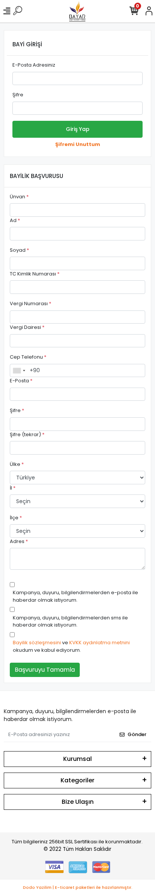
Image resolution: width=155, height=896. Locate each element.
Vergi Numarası (30, 303)
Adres (19, 541)
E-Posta (21, 380)
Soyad (19, 250)
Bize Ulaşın (78, 801)
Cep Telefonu (28, 357)
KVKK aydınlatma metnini (99, 642)
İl (12, 487)
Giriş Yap (78, 129)
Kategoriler (77, 780)
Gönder (137, 734)
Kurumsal (77, 759)
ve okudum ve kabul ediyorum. (71, 646)
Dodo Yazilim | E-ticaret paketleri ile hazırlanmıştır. (77, 887)
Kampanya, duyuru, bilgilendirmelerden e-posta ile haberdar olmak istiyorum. (75, 596)
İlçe (16, 517)
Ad (15, 220)
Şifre (17, 94)
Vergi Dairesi (27, 327)
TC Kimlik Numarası (34, 273)
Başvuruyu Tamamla (45, 669)
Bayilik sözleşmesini (37, 642)
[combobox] (18, 370)
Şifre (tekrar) (27, 434)
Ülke (17, 464)
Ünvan (19, 196)
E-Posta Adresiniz (33, 64)
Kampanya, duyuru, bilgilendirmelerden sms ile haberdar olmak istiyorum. (70, 621)
